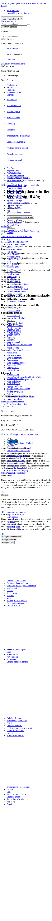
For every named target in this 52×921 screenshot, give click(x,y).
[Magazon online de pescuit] (8, 21)
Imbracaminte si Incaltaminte (19, 344)
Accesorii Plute (13, 257)
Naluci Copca (13, 348)
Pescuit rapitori (13, 111)
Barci (9, 652)
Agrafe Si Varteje (14, 200)
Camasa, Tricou (13, 797)
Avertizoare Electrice (16, 188)
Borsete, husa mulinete (16, 512)
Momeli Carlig (13, 374)
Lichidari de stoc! (14, 160)
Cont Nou (11, 59)
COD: (9, 206)
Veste (9, 598)
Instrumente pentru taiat (17, 720)
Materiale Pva (13, 225)
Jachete (10, 590)
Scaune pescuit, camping (17, 470)
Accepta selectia (9, 540)
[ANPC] (5, 434)
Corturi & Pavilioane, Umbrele (20, 443)
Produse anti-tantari (15, 735)
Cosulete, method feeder (17, 178)
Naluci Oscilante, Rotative (18, 350)
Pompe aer (11, 659)
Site (8, 239)
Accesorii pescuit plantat (17, 649)
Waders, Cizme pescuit (17, 600)
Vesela (9, 475)
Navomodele (12, 657)
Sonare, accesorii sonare (17, 662)
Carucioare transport (15, 514)
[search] (28, 24)
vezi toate (11, 183)
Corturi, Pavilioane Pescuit (18, 450)
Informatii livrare (14, 381)
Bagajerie (11, 130)
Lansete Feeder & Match (17, 289)
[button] (26, 68)
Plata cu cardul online (16, 363)
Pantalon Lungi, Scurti (16, 794)
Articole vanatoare (15, 154)
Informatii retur (13, 383)
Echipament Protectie (16, 301)
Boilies (10, 394)
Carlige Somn (13, 370)
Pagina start (12, 170)
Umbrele (10, 445)
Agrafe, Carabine (14, 328)
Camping (11, 123)
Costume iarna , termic (16, 580)
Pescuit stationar (14, 105)
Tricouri (10, 595)
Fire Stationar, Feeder (16, 244)
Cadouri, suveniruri (15, 730)
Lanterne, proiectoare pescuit (19, 728)
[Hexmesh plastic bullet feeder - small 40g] (20, 185)
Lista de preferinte (14, 358)
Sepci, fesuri (12, 593)
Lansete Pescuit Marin (16, 318)
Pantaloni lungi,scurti (16, 603)
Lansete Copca (13, 310)
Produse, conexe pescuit (17, 148)
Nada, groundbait (14, 399)
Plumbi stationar (14, 175)
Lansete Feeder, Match (16, 291)
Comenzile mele (14, 355)
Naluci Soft (12, 353)
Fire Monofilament (15, 249)
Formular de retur (14, 386)
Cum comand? (13, 360)
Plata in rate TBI (14, 365)
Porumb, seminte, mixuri (17, 404)
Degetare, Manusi (14, 220)
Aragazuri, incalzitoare (16, 473)
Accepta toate (7, 542)
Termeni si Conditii (15, 378)
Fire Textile (12, 252)
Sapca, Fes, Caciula (15, 799)
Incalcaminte (12, 588)
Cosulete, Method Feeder (18, 274)
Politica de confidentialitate (18, 388)
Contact (10, 95)
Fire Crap (11, 168)
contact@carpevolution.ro (18, 13)
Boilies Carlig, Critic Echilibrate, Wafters (24, 377)
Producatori (12, 85)
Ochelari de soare (14, 718)
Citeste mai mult (8, 473)
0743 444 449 (13, 10)
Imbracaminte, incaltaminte (18, 136)
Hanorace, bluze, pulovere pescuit (21, 585)
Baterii (9, 723)
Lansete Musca (13, 315)
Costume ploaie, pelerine (17, 583)
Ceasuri (10, 733)
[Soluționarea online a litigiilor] (24, 434)
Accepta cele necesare (11, 537)
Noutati (10, 87)
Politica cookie (13, 391)
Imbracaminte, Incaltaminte (18, 787)
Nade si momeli (13, 117)
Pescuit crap (12, 99)
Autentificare (12, 48)
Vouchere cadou (14, 92)
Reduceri (11, 90)
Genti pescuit (12, 517)
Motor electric (13, 654)
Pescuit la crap (13, 330)
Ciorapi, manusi (14, 605)
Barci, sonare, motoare (16, 142)
